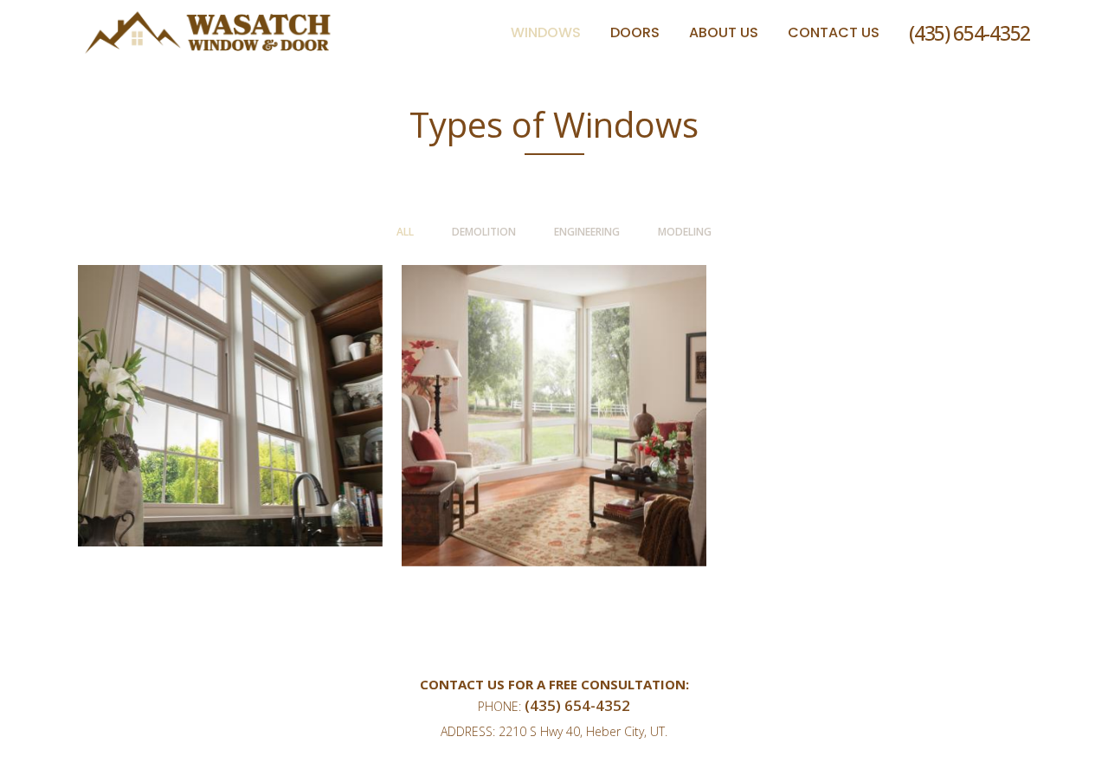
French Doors (230, 366)
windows (553, 376)
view (230, 432)
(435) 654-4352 (969, 33)
